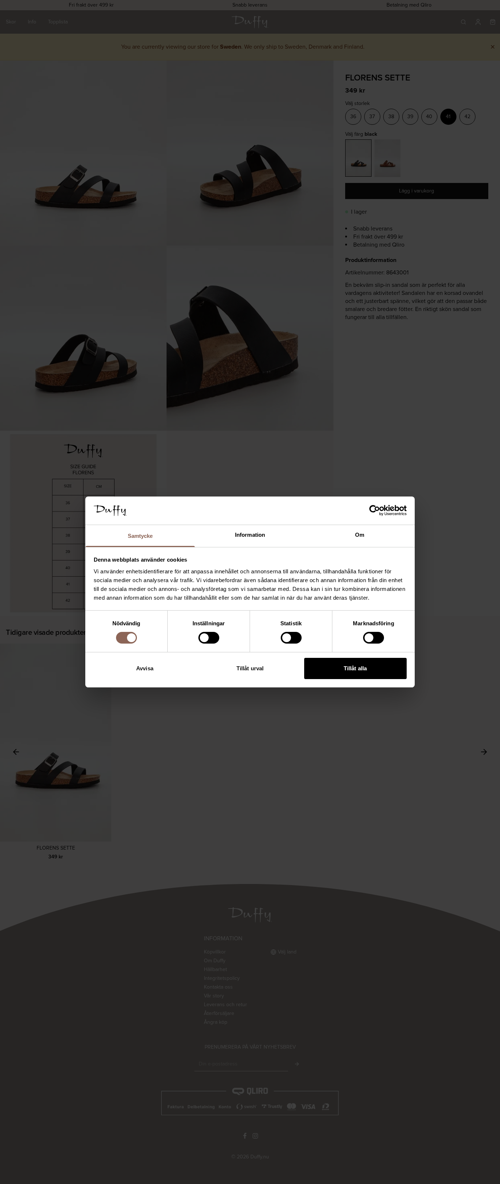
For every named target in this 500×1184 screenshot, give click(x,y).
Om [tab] (359, 535)
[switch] (208, 638)
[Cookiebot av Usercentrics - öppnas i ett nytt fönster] (375, 510)
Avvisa (144, 668)
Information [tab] (250, 535)
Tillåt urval (250, 668)
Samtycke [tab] (140, 536)
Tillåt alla (355, 668)
